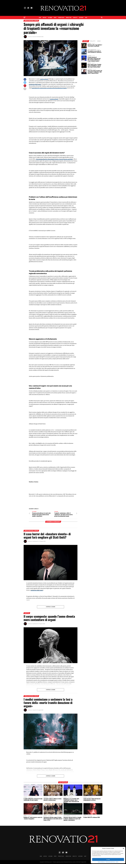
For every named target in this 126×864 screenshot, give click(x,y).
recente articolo (54, 99)
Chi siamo (50, 17)
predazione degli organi (35, 84)
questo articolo (44, 79)
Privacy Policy (61, 17)
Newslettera (68, 17)
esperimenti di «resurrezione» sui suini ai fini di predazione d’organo (49, 88)
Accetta (108, 859)
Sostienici (81, 17)
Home (40, 17)
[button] (123, 848)
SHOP (86, 17)
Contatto (75, 17)
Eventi (55, 17)
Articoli (44, 17)
